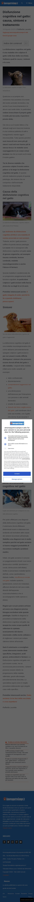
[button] (17, 448)
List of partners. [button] (26, 458)
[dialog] (17, 451)
